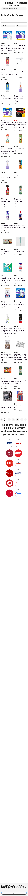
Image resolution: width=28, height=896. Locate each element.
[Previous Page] (1, 419)
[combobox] (12, 9)
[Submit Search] (24, 8)
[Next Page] (25, 419)
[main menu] (2, 2)
